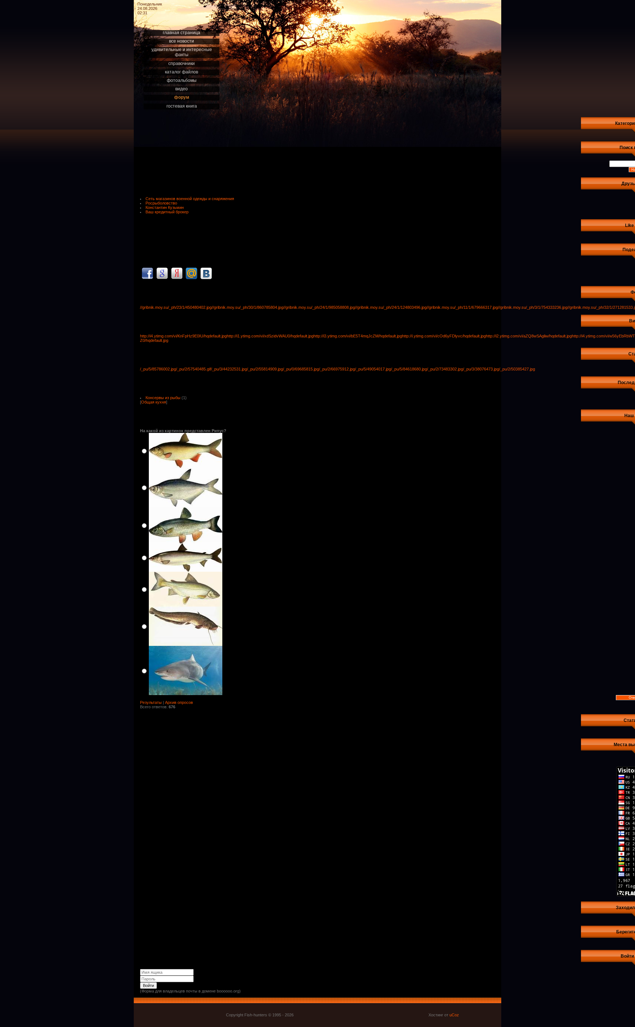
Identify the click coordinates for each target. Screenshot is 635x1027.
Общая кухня (153, 402)
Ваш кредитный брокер (167, 212)
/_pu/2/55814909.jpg (265, 369)
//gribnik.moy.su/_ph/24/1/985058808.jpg (319, 307)
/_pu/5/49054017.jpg (373, 369)
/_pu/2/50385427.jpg (517, 369)
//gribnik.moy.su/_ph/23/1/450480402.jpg (176, 307)
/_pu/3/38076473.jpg (481, 369)
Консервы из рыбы (163, 397)
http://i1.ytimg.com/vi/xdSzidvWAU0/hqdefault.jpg (270, 336)
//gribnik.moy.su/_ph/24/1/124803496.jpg (391, 307)
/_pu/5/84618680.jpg (409, 369)
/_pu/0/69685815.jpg (301, 369)
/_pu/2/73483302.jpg (445, 369)
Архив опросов (179, 702)
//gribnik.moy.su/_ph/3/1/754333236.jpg (532, 307)
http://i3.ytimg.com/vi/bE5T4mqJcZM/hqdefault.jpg (357, 336)
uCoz (454, 1015)
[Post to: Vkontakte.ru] (206, 273)
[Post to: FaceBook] (147, 273)
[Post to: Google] (162, 273)
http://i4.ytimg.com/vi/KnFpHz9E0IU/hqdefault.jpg (183, 336)
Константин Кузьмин (165, 207)
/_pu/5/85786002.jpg (158, 369)
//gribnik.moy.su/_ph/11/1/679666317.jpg (462, 307)
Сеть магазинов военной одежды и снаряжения (190, 198)
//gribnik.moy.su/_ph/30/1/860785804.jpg (247, 307)
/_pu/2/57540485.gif (193, 369)
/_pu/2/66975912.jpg (337, 369)
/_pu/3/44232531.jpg (229, 369)
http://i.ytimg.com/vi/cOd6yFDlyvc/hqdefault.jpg (444, 336)
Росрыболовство (161, 203)
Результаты (151, 702)
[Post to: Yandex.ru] (176, 273)
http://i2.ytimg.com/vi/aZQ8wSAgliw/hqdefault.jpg (529, 336)
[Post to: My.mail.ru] (191, 273)
